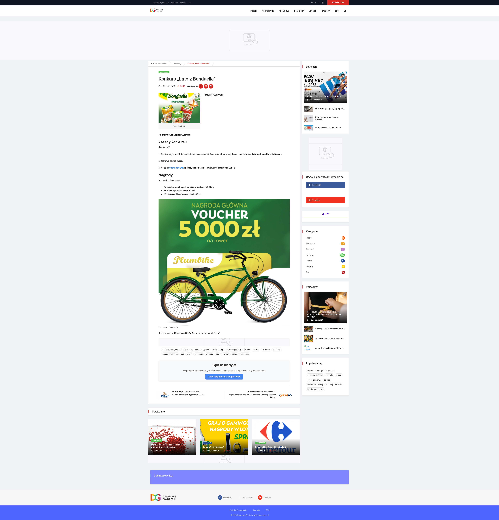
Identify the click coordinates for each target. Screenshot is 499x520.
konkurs (185, 350)
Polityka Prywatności (161, 3)
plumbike (199, 354)
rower (189, 354)
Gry (337, 11)
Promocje (284, 11)
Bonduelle (245, 354)
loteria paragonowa (315, 389)
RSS (190, 3)
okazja (214, 350)
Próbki (253, 11)
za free (256, 350)
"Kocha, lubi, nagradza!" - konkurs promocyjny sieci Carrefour (166, 446)
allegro (234, 354)
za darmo (266, 350)
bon (217, 354)
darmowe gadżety (233, 350)
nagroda (194, 350)
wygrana (205, 350)
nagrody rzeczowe (170, 354)
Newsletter (338, 3)
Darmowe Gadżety (160, 64)
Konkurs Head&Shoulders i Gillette (271, 447)
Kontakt (183, 3)
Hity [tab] (327, 214)
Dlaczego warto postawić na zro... (330, 329)
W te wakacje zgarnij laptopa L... (330, 108)
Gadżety (325, 11)
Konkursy (299, 11)
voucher (209, 354)
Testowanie (268, 11)
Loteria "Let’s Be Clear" (213, 447)
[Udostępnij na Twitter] (206, 86)
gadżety (276, 350)
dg (222, 350)
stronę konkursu (176, 168)
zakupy (226, 354)
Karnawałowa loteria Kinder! (328, 128)
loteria (247, 350)
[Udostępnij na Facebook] (201, 86)
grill (182, 354)
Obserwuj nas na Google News (224, 376)
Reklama (174, 3)
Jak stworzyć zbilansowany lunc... (330, 338)
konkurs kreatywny (170, 350)
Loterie (312, 11)
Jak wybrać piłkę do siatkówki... (329, 348)
